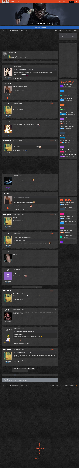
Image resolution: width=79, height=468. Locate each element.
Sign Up (71, 1)
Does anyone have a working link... (67, 107)
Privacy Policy (37, 458)
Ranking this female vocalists (66, 89)
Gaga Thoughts (69, 100)
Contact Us (43, 458)
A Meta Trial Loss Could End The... (67, 145)
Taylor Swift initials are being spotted (68, 154)
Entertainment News (71, 114)
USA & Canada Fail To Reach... (66, 103)
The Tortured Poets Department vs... (68, 126)
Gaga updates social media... (66, 93)
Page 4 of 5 (26, 61)
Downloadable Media (68, 109)
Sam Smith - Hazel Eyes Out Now (67, 149)
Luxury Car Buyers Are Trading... (67, 117)
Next (19, 61)
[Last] (21, 61)
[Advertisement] (30, 41)
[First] (3, 61)
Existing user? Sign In (62, 1)
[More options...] (55, 66)
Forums (12, 1)
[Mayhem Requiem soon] (39, 14)
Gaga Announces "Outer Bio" (66, 84)
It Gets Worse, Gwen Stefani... (66, 121)
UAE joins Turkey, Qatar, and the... (67, 140)
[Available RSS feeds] (76, 385)
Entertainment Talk (69, 90)
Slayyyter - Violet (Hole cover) (66, 112)
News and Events (22, 57)
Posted (17, 66)
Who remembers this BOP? (66, 131)
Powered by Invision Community (39, 459)
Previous (6, 61)
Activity (18, 1)
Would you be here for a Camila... (67, 98)
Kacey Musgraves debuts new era (67, 135)
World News (68, 105)
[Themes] (76, 1)
